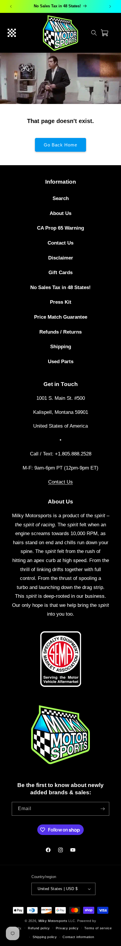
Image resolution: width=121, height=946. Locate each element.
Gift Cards (60, 272)
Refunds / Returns (60, 332)
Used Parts (60, 361)
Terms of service (98, 928)
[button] (11, 32)
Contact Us (60, 243)
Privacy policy (67, 928)
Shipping (60, 346)
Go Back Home (60, 144)
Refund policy (39, 928)
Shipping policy (45, 937)
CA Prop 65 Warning (60, 228)
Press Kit (60, 302)
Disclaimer (60, 258)
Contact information (78, 937)
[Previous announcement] (10, 6)
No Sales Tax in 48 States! (60, 287)
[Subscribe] (102, 809)
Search (61, 198)
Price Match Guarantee (60, 317)
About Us (60, 213)
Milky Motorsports (53, 921)
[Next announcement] (110, 6)
